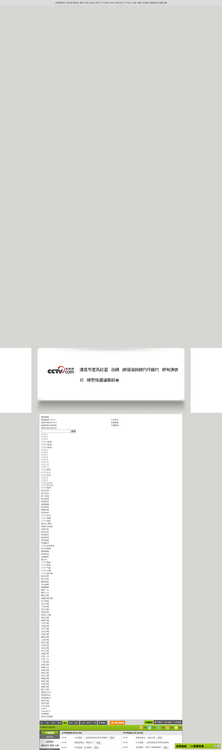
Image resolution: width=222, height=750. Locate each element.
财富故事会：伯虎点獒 (145, 738)
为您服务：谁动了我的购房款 (148, 747)
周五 (65, 723)
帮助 (145, 727)
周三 (54, 723)
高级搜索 (45, 417)
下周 (94, 723)
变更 (171, 727)
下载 (162, 727)
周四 (59, 723)
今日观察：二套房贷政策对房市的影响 (91, 738)
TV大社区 (105, 3)
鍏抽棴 (218, 746)
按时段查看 (119, 723)
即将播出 (102, 723)
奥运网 (69, 3)
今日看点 (115, 420)
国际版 (75, 3)
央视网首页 (60, 3)
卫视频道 (115, 425)
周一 (42, 723)
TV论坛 (128, 3)
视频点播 (163, 3)
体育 (87, 3)
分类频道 (178, 722)
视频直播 (154, 3)
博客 (140, 3)
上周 (83, 723)
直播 (52, 745)
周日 (76, 723)
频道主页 (45, 745)
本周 (89, 723)
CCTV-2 (49, 742)
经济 (97, 3)
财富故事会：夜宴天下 (84, 742)
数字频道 (158, 722)
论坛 (112, 3)
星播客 (146, 3)
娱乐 (92, 3)
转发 (180, 727)
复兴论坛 (119, 3)
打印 (153, 727)
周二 (48, 723)
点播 (57, 745)
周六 (71, 723)
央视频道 (115, 422)
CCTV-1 (49, 737)
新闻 (82, 3)
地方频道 (168, 722)
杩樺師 (215, 746)
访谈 (134, 3)
